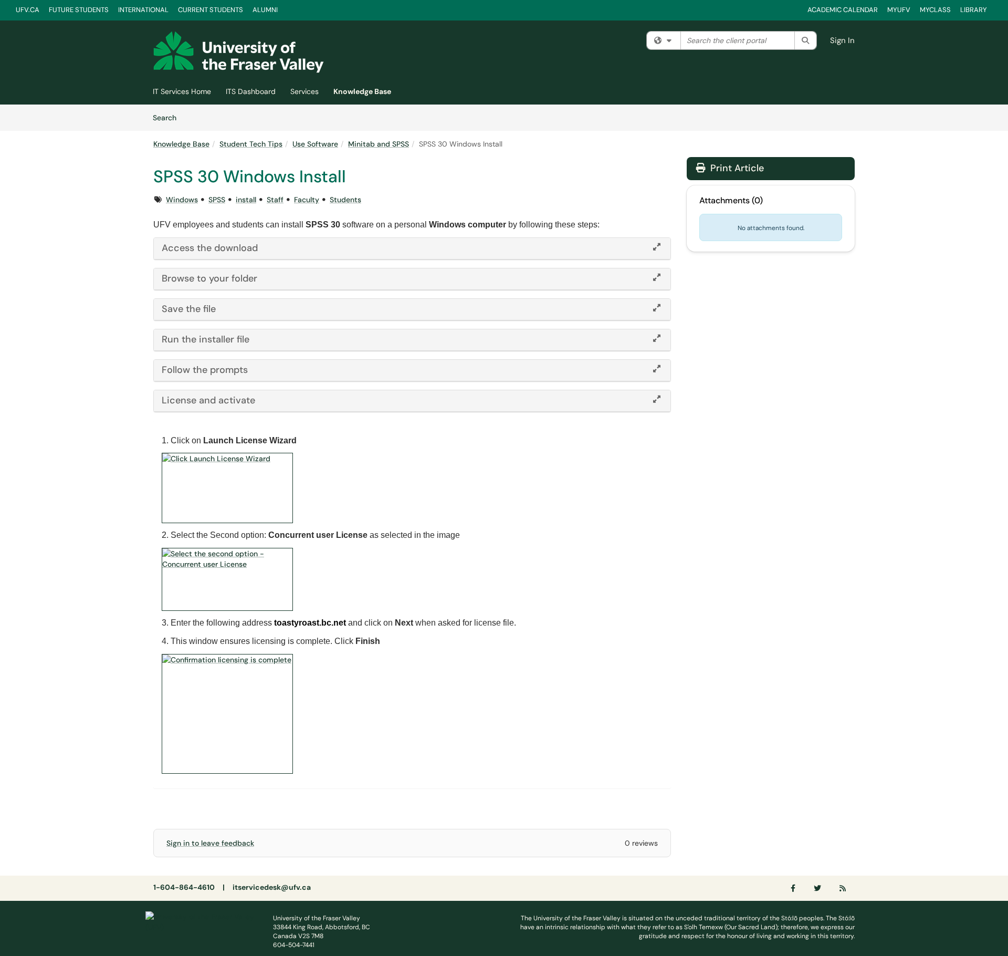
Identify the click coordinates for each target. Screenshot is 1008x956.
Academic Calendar (842, 9)
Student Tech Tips (250, 144)
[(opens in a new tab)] (238, 52)
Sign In (842, 40)
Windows (182, 199)
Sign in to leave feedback (210, 843)
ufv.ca (27, 9)
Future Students (79, 9)
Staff (275, 199)
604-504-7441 (293, 945)
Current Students (210, 9)
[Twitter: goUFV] (818, 888)
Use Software (315, 144)
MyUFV (898, 9)
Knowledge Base (362, 91)
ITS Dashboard (251, 91)
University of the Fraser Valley (316, 918)
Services (304, 91)
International (143, 9)
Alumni (265, 9)
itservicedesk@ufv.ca (272, 887)
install (246, 199)
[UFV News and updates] (843, 888)
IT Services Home (182, 91)
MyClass (935, 9)
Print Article (736, 168)
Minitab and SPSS (378, 144)
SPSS (216, 199)
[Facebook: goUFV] (793, 888)
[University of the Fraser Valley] (201, 921)
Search (168, 117)
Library (973, 9)
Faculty (306, 199)
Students (345, 199)
